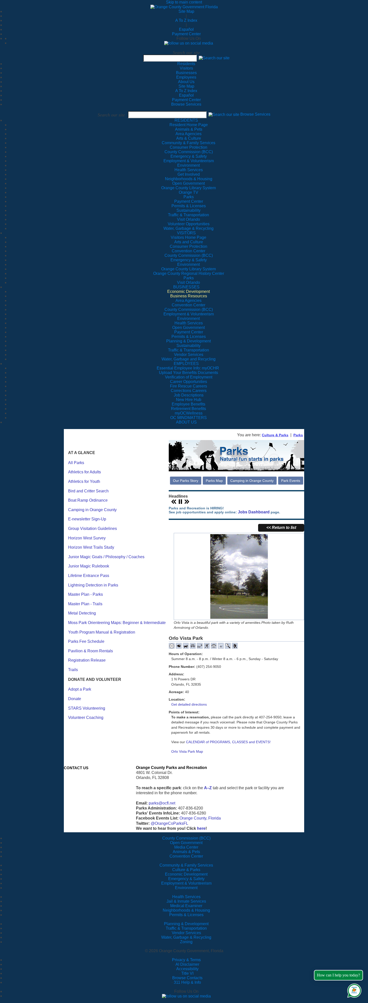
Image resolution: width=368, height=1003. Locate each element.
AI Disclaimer (187, 964)
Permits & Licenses (186, 915)
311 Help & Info (187, 982)
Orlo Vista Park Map (187, 751)
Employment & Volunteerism (186, 883)
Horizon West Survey (87, 538)
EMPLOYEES (186, 363)
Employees (186, 77)
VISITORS (186, 233)
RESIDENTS (186, 120)
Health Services (186, 897)
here (201, 828)
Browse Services (186, 104)
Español (186, 29)
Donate (74, 699)
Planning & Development (186, 924)
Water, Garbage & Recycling (186, 937)
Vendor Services (186, 933)
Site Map (186, 11)
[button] (214, 58)
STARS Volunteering (86, 708)
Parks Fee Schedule (86, 641)
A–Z (208, 788)
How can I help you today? (338, 975)
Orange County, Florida (200, 818)
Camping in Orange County (92, 510)
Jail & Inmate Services (186, 901)
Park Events (290, 481)
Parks (298, 435)
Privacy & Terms (186, 960)
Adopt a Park (79, 689)
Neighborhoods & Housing (186, 910)
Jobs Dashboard (254, 512)
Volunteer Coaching (85, 717)
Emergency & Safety (186, 879)
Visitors (186, 68)
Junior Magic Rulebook (88, 566)
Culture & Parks (275, 435)
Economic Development (186, 874)
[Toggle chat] (353, 989)
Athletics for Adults (84, 472)
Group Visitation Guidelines (92, 528)
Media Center (186, 847)
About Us (186, 82)
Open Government (186, 843)
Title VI (187, 973)
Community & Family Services (188, 143)
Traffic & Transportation (186, 928)
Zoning (186, 942)
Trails (73, 670)
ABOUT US (186, 422)
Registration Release (87, 660)
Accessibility (187, 969)
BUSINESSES (186, 287)
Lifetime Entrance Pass (88, 575)
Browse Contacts (187, 978)
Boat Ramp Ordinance (88, 500)
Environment (186, 888)
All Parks (76, 463)
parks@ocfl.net (162, 803)
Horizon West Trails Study (91, 547)
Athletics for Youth (84, 481)
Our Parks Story (185, 481)
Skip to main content (184, 2)
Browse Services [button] (255, 114)
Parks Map (214, 481)
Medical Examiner (186, 906)
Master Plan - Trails (85, 604)
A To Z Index (186, 20)
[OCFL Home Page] (184, 7)
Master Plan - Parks (85, 594)
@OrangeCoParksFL (169, 823)
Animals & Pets (186, 852)
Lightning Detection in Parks (93, 585)
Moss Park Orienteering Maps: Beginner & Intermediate (117, 623)
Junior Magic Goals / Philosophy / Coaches (106, 557)
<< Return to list (281, 527)
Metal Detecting (82, 613)
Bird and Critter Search (88, 491)
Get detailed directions (189, 704)
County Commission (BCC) (186, 838)
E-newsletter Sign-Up (87, 519)
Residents (186, 64)
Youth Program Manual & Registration (101, 632)
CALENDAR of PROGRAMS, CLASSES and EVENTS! (228, 742)
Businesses (186, 73)
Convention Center (186, 856)
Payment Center (186, 34)
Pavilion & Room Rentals (90, 651)
